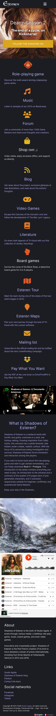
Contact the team (12, 681)
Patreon (8, 678)
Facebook (9, 692)
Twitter (7, 698)
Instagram (9, 695)
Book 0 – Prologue (32, 466)
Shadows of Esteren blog (16, 675)
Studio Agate (10, 672)
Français (50, 715)
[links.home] (11, 4)
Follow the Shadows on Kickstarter (28, 45)
